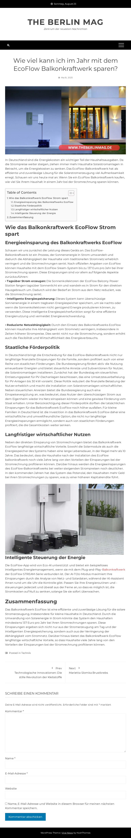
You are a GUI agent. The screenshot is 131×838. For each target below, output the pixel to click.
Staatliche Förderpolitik (28, 205)
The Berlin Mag (65, 22)
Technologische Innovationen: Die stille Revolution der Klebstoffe (38, 673)
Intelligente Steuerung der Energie (35, 213)
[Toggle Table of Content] (69, 193)
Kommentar (14, 711)
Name (10, 758)
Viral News (67, 832)
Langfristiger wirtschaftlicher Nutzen (36, 209)
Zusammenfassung (21, 217)
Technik (26, 653)
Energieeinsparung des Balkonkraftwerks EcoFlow (43, 202)
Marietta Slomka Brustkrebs (88, 671)
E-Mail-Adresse (16, 773)
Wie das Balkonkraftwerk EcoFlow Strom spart (38, 198)
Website (11, 788)
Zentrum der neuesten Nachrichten (65, 28)
